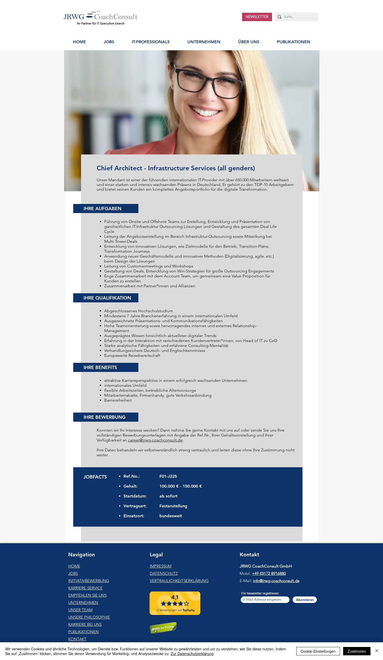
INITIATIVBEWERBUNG (88, 580)
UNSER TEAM (80, 609)
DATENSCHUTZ (164, 573)
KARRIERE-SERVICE (85, 588)
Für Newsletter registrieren (260, 593)
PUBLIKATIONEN (83, 631)
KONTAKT (77, 639)
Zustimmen (357, 651)
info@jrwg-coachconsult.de (276, 580)
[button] (150, 42)
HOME (74, 566)
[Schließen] (377, 651)
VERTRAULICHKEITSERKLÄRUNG (179, 580)
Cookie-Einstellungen (318, 651)
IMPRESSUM (160, 566)
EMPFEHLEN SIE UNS (87, 595)
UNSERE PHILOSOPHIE (89, 617)
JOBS (73, 573)
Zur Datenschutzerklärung (192, 653)
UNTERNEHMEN (83, 602)
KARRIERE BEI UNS (85, 624)
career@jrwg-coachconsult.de (155, 440)
